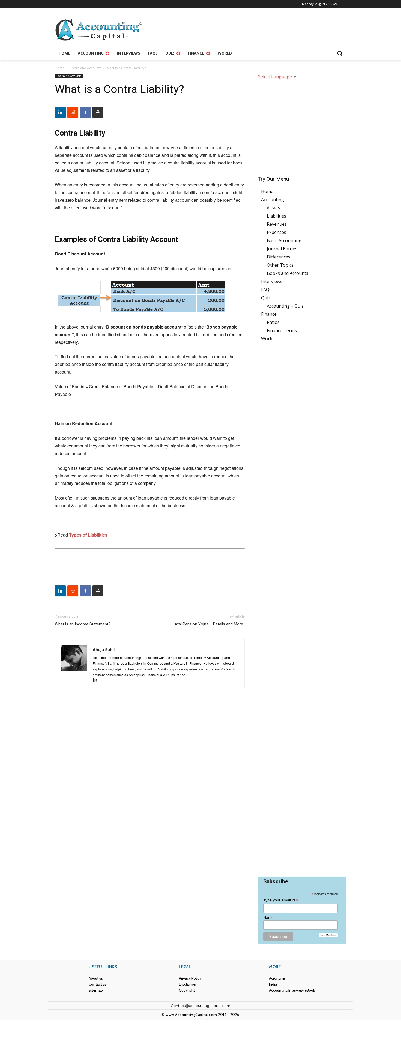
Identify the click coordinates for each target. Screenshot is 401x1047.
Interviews (271, 281)
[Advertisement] (302, 124)
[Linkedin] (60, 112)
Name (268, 917)
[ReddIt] (72, 112)
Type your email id (280, 900)
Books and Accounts (85, 68)
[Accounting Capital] (98, 29)
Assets (273, 208)
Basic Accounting (284, 240)
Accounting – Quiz (285, 306)
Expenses (276, 232)
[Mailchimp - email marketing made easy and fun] (328, 935)
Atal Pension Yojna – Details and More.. (210, 624)
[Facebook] (85, 112)
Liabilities (276, 216)
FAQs (266, 290)
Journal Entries (282, 249)
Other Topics (280, 265)
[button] (339, 53)
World (267, 339)
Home (59, 68)
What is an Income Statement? (82, 624)
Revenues (277, 224)
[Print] (97, 112)
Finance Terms (282, 330)
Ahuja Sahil (104, 649)
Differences (278, 257)
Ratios (273, 322)
